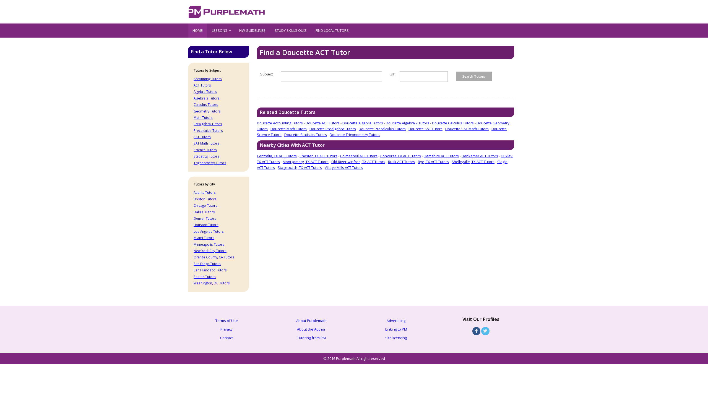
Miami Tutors (204, 237)
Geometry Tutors (207, 111)
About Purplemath (311, 320)
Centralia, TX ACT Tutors (277, 155)
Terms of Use (226, 320)
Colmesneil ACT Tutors (359, 155)
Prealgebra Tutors (208, 124)
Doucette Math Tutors (288, 128)
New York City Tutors (210, 250)
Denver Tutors (205, 218)
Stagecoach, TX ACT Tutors (300, 167)
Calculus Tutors (206, 104)
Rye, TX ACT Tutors (433, 161)
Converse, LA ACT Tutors (400, 155)
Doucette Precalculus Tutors (382, 128)
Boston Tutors (205, 199)
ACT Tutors (202, 85)
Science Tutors (205, 150)
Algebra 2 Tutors (207, 98)
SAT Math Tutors (206, 143)
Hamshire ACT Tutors (441, 155)
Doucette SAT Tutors (425, 128)
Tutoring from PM (311, 337)
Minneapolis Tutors (209, 244)
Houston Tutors (206, 224)
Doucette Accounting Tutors (280, 123)
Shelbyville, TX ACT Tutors (473, 161)
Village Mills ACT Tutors (344, 167)
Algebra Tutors (205, 91)
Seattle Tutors (205, 276)
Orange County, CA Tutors (214, 257)
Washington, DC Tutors (212, 283)
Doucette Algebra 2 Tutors (407, 123)
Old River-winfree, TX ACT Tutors (358, 161)
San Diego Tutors (207, 263)
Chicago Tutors (205, 205)
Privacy (226, 329)
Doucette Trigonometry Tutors (355, 134)
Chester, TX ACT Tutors (318, 155)
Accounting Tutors (208, 79)
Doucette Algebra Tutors (362, 123)
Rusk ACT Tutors (401, 161)
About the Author (311, 329)
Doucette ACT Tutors (323, 123)
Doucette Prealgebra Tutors (332, 128)
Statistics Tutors (206, 156)
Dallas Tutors (204, 212)
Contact (226, 337)
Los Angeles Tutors (209, 231)
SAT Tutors (202, 137)
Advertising (396, 320)
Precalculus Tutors (208, 130)
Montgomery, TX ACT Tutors (306, 161)
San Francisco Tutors (210, 270)
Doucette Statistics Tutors (305, 134)
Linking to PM (396, 329)
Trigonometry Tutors (210, 163)
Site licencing (396, 337)
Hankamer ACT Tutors (480, 155)
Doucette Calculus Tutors (453, 123)
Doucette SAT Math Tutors (467, 128)
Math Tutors (203, 117)
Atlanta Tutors (205, 192)
